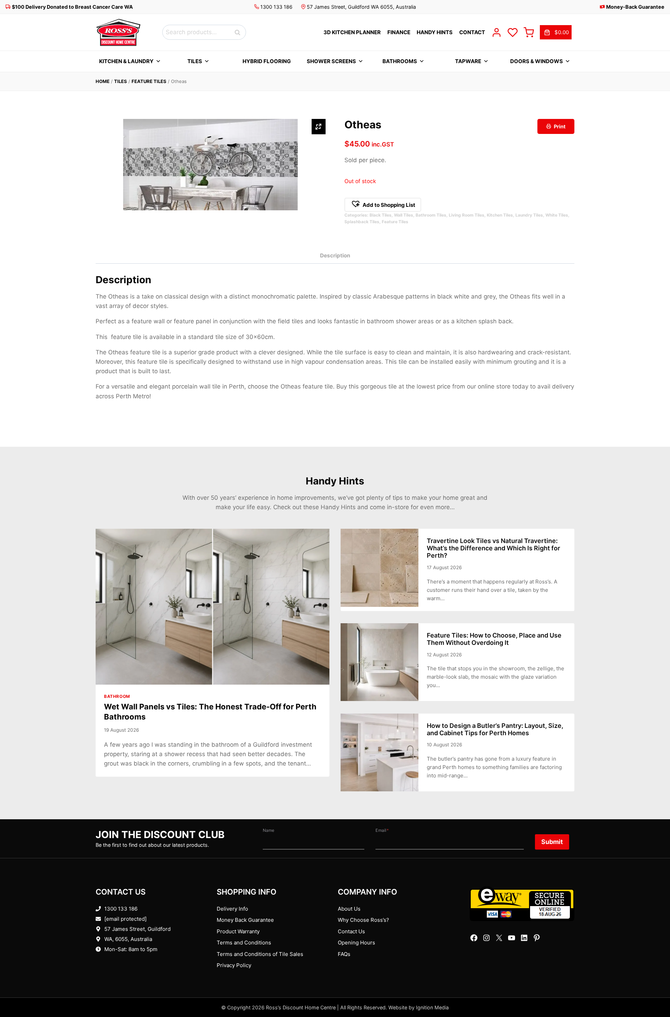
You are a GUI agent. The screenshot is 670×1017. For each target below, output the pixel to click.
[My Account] (496, 32)
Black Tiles (381, 215)
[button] (382, 205)
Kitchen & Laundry (126, 61)
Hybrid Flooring (267, 61)
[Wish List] (512, 32)
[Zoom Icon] (319, 126)
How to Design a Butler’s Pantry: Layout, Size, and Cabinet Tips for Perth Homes (495, 729)
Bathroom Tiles (431, 215)
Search (239, 32)
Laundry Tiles (529, 215)
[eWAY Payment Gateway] (522, 903)
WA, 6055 (116, 939)
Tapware (468, 61)
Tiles (194, 61)
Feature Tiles (149, 81)
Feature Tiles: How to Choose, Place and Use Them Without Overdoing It (494, 639)
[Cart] (528, 32)
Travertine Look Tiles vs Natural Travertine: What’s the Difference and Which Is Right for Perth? (493, 548)
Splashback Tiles (361, 221)
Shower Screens (331, 61)
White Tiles (556, 215)
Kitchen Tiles (500, 215)
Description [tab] (335, 255)
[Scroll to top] (653, 990)
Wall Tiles (403, 215)
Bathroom (117, 696)
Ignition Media (432, 1007)
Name (268, 830)
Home (103, 81)
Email (382, 830)
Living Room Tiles (466, 215)
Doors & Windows (536, 61)
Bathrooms (399, 61)
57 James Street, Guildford (137, 929)
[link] (556, 32)
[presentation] (212, 607)
